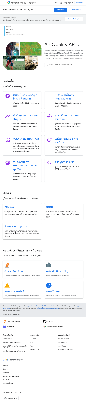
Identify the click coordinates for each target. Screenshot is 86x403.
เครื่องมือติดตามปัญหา (58, 271)
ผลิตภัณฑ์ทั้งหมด (8, 383)
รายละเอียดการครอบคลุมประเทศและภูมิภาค (25, 165)
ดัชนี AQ (9, 207)
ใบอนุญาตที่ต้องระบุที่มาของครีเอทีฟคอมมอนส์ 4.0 (39, 306)
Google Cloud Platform (11, 376)
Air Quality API (26, 9)
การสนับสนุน (53, 291)
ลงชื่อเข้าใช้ (79, 3)
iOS (31, 342)
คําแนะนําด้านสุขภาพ (15, 226)
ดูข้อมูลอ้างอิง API (64, 162)
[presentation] (43, 81)
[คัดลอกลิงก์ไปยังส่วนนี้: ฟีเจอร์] (14, 193)
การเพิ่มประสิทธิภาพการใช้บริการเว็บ (14, 351)
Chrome (5, 369)
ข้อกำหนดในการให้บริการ (65, 349)
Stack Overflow (13, 271)
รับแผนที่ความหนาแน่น (26, 138)
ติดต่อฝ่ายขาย (76, 10)
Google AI (6, 380)
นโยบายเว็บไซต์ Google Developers (48, 308)
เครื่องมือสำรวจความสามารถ (11, 342)
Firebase (6, 373)
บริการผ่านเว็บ (34, 349)
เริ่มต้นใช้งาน (60, 10)
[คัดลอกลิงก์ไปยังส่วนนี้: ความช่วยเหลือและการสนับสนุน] (45, 250)
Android (33, 339)
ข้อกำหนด (6, 392)
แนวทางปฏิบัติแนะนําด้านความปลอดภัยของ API (15, 347)
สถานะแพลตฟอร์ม (14, 291)
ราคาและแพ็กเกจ (63, 339)
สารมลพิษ (51, 207)
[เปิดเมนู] (3, 2)
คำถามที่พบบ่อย (7, 339)
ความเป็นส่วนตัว (16, 392)
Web (32, 346)
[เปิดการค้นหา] (56, 2)
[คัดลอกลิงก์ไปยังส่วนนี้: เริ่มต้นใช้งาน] (21, 81)
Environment (9, 9)
